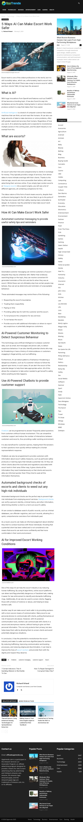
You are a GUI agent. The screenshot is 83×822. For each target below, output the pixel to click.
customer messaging (24, 660)
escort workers (23, 650)
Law (59, 301)
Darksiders (62, 197)
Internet (61, 284)
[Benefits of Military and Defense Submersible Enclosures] (61, 93)
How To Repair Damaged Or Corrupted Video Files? (44, 670)
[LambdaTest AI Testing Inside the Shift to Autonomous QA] (46, 711)
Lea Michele (62, 304)
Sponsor (61, 385)
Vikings (60, 421)
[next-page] (6, 731)
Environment (62, 216)
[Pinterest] (13, 36)
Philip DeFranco (63, 356)
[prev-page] (3, 731)
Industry (61, 278)
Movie (60, 330)
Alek (58, 45)
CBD (59, 174)
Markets (61, 320)
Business (21, 10)
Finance (61, 223)
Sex (59, 375)
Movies (60, 333)
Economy (61, 203)
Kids (59, 294)
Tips (59, 411)
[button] (78, 3)
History (60, 255)
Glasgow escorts (10, 186)
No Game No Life (64, 349)
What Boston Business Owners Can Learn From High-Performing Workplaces (69, 40)
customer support (38, 660)
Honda (60, 268)
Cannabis (61, 164)
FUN (59, 232)
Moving (60, 336)
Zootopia (61, 431)
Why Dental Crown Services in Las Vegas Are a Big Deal (74, 105)
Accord (60, 125)
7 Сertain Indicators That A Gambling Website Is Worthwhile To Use (13, 671)
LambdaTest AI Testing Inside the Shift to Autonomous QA (45, 721)
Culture (61, 190)
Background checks (46, 499)
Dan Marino (62, 193)
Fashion (61, 219)
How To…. (61, 271)
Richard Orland (7, 31)
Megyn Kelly (62, 327)
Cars (39, 10)
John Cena (61, 291)
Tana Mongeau (63, 401)
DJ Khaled (61, 200)
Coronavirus (62, 184)
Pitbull (60, 359)
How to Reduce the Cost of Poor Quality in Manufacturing (74, 68)
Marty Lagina (63, 323)
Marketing (61, 317)
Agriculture (62, 132)
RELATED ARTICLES (9, 701)
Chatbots (5, 431)
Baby (60, 145)
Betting (60, 151)
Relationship (62, 366)
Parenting (61, 353)
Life (59, 307)
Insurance (61, 281)
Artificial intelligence (9, 113)
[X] (8, 36)
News (60, 346)
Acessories (62, 128)
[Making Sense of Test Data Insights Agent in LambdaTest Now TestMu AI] (28, 711)
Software (61, 382)
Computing (62, 180)
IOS (59, 288)
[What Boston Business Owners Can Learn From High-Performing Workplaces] (69, 27)
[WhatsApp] (18, 36)
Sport (60, 388)
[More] (23, 36)
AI (8, 660)
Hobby (60, 258)
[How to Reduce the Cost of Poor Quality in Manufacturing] (61, 68)
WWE (60, 427)
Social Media (62, 379)
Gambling (61, 236)
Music (60, 340)
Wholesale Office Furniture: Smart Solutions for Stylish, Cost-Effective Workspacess (73, 80)
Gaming (45, 10)
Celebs (60, 177)
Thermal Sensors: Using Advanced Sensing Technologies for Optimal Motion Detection (9, 723)
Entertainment (31, 10)
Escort (47, 660)
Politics (60, 362)
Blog (59, 154)
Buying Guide (63, 161)
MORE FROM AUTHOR (26, 701)
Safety (60, 372)
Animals (61, 138)
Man (59, 314)
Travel (60, 414)
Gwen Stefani (63, 245)
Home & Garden (64, 265)
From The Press (63, 229)
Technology (12, 10)
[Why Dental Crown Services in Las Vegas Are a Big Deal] (61, 105)
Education (61, 206)
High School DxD (64, 252)
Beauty (60, 148)
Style (60, 395)
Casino (60, 171)
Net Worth (62, 343)
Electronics (62, 210)
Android (61, 135)
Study (60, 392)
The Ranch (62, 408)
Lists (59, 310)
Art (59, 141)
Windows (61, 424)
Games (60, 239)
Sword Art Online (64, 398)
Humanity (61, 275)
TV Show (61, 418)
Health (51, 10)
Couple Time (62, 187)
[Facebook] (4, 36)
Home (4, 10)
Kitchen (61, 297)
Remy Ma (61, 369)
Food (60, 226)
